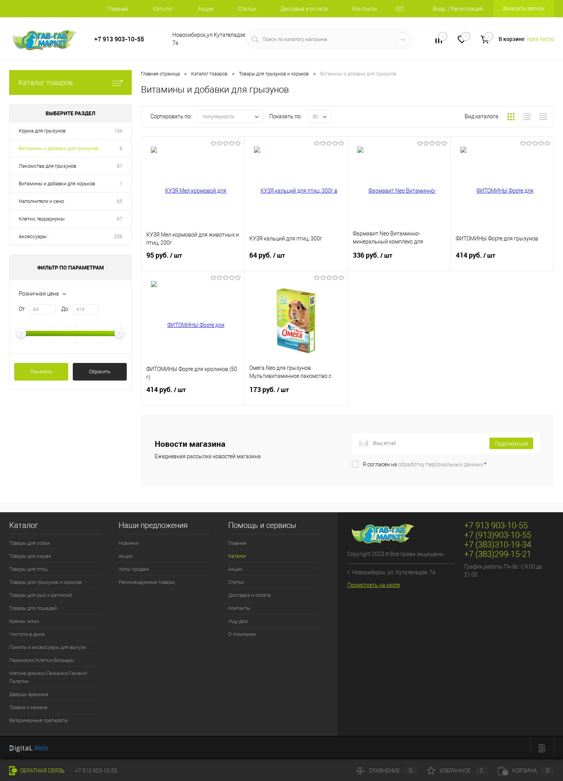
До (64, 309)
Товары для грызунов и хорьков (45, 582)
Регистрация (467, 9)
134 (118, 131)
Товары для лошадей (33, 608)
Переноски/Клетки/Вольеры (41, 660)
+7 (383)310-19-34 (497, 544)
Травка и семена (28, 707)
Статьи (247, 9)
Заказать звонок (523, 8)
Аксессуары (33, 236)
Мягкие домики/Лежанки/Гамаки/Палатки (48, 677)
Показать (41, 371)
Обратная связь (42, 771)
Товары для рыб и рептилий (40, 595)
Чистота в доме (27, 634)
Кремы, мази (24, 621)
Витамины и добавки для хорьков (57, 183)
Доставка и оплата (304, 9)
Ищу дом (238, 621)
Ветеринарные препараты (38, 720)
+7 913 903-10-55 (119, 39)
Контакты (364, 9)
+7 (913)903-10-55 (497, 535)
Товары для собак (29, 543)
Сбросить (99, 371)
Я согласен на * (424, 464)
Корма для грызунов (42, 131)
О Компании (242, 634)
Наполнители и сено (41, 201)
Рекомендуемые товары (147, 582)
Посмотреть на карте (373, 585)
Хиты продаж (134, 569)
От (22, 309)
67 (119, 219)
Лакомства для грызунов (47, 166)
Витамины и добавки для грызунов (58, 148)
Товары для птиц (28, 569)
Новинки (128, 543)
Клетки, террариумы (42, 219)
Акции (205, 9)
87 (119, 166)
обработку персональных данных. (441, 464)
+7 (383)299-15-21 (497, 554)
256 (118, 236)
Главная (118, 9)
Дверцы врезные (28, 694)
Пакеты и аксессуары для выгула (47, 647)
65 (119, 201)
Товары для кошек (30, 556)
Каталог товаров (45, 82)
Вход (439, 9)
